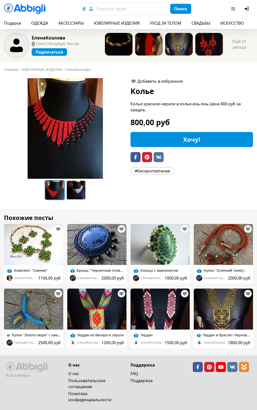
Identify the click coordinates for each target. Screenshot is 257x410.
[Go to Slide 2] (76, 190)
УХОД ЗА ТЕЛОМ (165, 23)
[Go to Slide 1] (55, 190)
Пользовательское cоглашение (86, 383)
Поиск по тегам (111, 9)
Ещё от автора (239, 44)
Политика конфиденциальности (89, 396)
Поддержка (142, 380)
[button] (65, 128)
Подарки (12, 23)
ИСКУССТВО (232, 23)
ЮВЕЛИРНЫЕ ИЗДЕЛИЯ (117, 23)
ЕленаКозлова (48, 37)
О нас (73, 373)
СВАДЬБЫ (200, 23)
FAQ (134, 373)
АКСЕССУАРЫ (71, 23)
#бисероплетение (152, 171)
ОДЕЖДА (39, 23)
